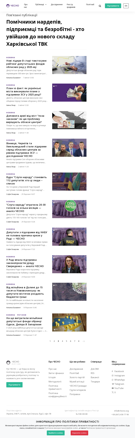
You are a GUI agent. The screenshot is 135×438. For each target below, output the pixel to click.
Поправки (75, 394)
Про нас (26, 5)
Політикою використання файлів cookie (61, 428)
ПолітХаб (74, 373)
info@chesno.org (121, 411)
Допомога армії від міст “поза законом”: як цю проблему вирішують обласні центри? (25, 119)
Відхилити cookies (79, 433)
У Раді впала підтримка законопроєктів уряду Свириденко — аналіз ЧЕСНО (25, 263)
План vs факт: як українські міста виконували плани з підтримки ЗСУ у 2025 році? (23, 91)
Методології (55, 381)
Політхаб (90, 4)
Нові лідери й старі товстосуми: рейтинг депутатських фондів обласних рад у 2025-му (26, 64)
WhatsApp (119, 379)
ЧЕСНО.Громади (78, 385)
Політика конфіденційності (58, 395)
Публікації (40, 4)
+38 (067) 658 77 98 (120, 414)
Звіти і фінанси (56, 373)
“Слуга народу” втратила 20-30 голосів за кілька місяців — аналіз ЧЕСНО (26, 208)
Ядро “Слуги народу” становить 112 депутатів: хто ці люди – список (26, 180)
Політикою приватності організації (100, 428)
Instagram (119, 375)
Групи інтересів (78, 390)
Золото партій (77, 377)
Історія (52, 377)
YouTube (119, 388)
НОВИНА (10, 57)
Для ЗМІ (95, 368)
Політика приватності (55, 387)
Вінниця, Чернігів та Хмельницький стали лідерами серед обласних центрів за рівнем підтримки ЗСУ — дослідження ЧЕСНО (26, 150)
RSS (92, 373)
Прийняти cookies (56, 433)
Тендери (95, 381)
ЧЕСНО (15, 361)
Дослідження (56, 4)
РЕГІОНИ (21, 315)
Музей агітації (77, 381)
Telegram (119, 384)
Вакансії (95, 377)
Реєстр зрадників (71, 5)
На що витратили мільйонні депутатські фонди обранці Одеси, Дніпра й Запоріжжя (24, 321)
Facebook (119, 371)
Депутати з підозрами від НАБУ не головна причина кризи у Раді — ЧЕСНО (26, 235)
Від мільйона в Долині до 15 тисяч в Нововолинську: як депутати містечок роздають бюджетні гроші (25, 292)
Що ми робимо (77, 361)
